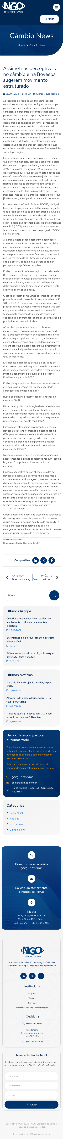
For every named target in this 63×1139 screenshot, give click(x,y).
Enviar (33, 1104)
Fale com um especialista (31, 864)
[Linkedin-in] (23, 976)
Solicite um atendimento (31, 888)
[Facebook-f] (41, 976)
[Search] (54, 595)
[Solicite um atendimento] (31, 879)
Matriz (31, 911)
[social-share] (35, 560)
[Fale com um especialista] (31, 855)
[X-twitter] (32, 976)
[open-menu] (56, 7)
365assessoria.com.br (40, 1134)
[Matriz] (31, 902)
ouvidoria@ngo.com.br (32, 1041)
